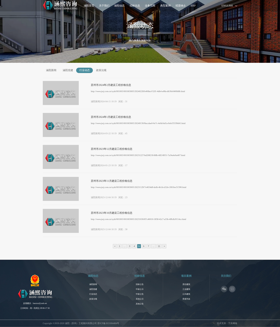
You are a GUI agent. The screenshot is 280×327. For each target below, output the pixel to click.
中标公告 (140, 294)
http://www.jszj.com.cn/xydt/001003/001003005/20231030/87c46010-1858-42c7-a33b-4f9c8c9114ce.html (138, 219)
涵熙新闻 (51, 70)
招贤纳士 (180, 5)
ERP (193, 5)
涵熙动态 (119, 5)
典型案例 (165, 5)
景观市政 (186, 299)
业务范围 (150, 5)
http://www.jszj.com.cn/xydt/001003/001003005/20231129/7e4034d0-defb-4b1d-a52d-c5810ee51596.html (138, 187)
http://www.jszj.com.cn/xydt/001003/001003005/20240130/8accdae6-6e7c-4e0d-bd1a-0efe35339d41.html (138, 123)
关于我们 (104, 5)
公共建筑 (186, 294)
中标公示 (140, 289)
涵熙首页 (89, 5)
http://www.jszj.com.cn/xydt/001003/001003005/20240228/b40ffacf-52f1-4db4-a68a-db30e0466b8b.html (138, 91)
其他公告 (140, 304)
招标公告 (140, 284)
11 (159, 246)
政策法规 (101, 70)
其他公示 (140, 299)
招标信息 (135, 5)
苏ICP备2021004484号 (108, 323)
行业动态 (84, 70)
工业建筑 (186, 289)
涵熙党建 (68, 70)
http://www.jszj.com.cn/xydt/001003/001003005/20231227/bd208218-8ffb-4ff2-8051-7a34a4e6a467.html (138, 155)
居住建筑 (186, 284)
